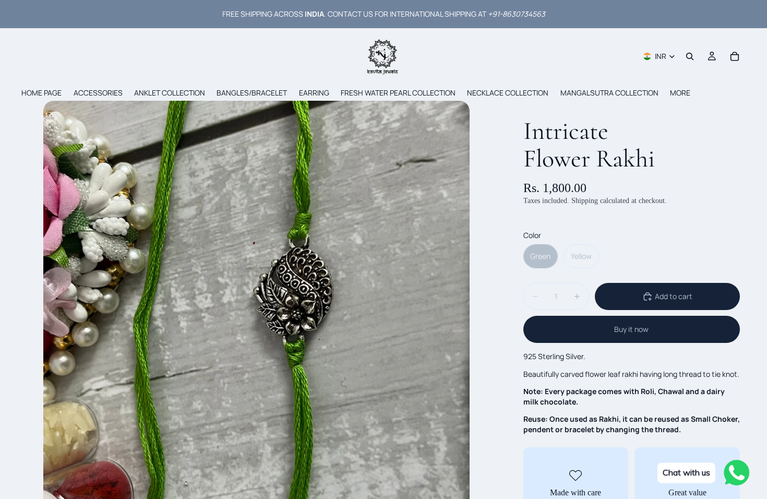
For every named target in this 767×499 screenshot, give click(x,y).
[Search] (689, 56)
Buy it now (631, 329)
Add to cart (673, 296)
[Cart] (734, 56)
